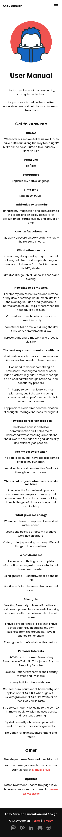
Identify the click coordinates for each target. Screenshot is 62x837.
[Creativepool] (22, 827)
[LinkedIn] (31, 827)
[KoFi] (48, 827)
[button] (56, 6)
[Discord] (40, 827)
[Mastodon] (13, 827)
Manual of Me (41, 770)
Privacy (48, 821)
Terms (36, 821)
